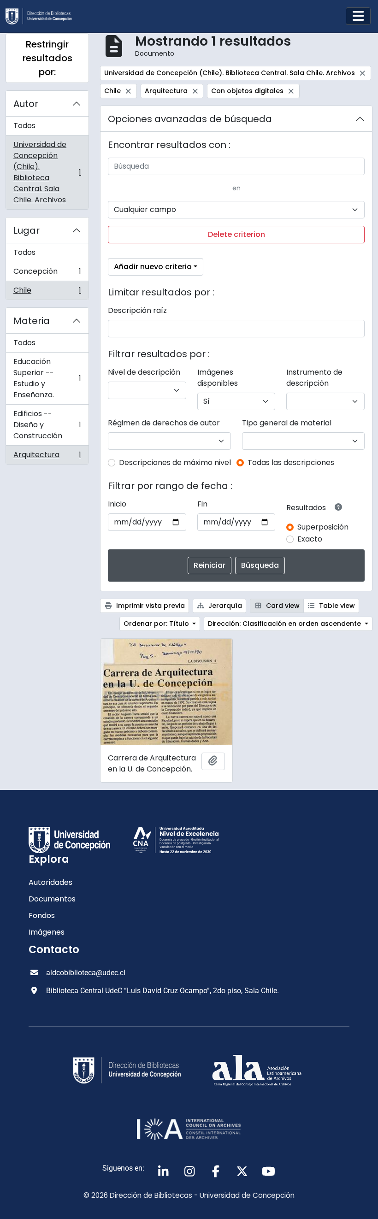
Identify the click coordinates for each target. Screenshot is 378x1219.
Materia (31, 320)
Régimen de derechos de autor (164, 423)
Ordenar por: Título (157, 623)
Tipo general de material (286, 423)
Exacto (309, 539)
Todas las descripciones (291, 462)
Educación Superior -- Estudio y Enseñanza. (47, 378)
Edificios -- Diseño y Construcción (47, 424)
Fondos (42, 915)
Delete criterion (236, 234)
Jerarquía (224, 605)
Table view (336, 605)
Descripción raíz (137, 310)
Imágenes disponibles (217, 378)
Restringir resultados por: (47, 58)
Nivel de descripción (144, 372)
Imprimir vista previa (149, 605)
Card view (282, 605)
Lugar (26, 230)
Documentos (52, 899)
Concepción (47, 273)
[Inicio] (42, 16)
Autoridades (50, 882)
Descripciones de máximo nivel (175, 462)
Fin (202, 504)
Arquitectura (47, 456)
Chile (47, 292)
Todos (24, 125)
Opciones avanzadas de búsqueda (190, 118)
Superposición (322, 527)
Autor (25, 103)
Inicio (117, 504)
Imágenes (47, 932)
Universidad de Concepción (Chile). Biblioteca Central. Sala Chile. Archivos (47, 172)
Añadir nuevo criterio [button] (153, 266)
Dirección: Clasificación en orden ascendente (285, 623)
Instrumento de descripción (314, 378)
